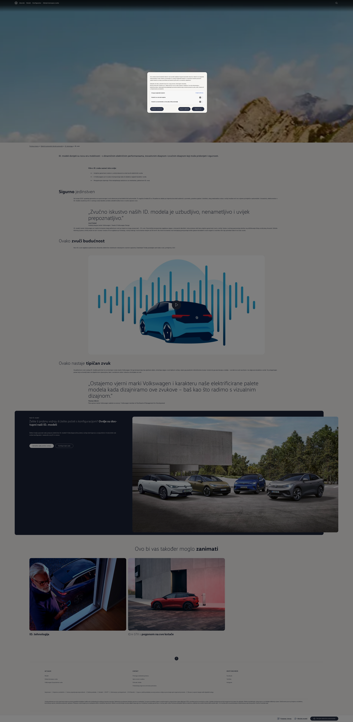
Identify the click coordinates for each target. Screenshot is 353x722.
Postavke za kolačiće (156, 109)
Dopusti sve (198, 109)
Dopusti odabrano (184, 109)
